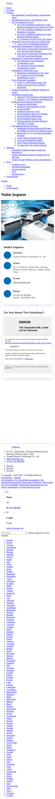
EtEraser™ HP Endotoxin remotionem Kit (35, 97)
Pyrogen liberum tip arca (29, 487)
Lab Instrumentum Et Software (25, 126)
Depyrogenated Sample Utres (29, 119)
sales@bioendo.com (21, 282)
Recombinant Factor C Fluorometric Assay (30, 20)
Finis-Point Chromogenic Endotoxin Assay (30, 46)
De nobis (10, 10)
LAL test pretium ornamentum (26, 480)
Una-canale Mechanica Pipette (30, 140)
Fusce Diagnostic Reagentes (24, 80)
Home (9, 8)
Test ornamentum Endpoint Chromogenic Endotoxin (22, 481)
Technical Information (21, 167)
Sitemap (17, 477)
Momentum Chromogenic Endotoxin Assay (30, 58)
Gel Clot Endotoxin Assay (23, 22)
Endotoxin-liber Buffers (27, 104)
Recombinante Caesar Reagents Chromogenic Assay (30, 62)
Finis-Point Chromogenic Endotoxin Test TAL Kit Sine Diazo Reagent (34, 50)
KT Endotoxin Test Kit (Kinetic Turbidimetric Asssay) (30, 76)
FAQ (14, 172)
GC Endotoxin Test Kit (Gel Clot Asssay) (34, 39)
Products (10, 13)
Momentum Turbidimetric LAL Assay (33, 73)
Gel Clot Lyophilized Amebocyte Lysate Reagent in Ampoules (34, 30)
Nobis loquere (12, 176)
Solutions (10, 147)
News (8, 162)
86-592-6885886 (13, 508)
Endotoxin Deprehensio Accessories (27, 102)
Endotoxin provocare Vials (28, 111)
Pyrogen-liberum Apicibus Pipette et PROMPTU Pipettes (32, 122)
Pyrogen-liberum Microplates (29, 116)
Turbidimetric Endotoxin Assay (25, 70)
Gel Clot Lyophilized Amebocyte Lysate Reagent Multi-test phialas (34, 35)
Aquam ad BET (24, 109)
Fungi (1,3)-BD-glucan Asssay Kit (31, 82)
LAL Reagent (7, 480)
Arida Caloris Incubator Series (30, 138)
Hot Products (6, 477)
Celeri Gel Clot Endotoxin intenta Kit (33, 44)
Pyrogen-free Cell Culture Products (32, 145)
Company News (18, 164)
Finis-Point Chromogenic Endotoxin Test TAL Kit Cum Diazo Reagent (34, 54)
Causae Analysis (19, 169)
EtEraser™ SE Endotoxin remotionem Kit (35, 99)
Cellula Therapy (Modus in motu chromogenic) (32, 159)
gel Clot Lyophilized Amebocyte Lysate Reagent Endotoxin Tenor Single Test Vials (35, 26)
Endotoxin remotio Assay (22, 94)
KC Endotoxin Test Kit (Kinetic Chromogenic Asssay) (30, 67)
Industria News (18, 174)
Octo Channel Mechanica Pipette (31, 143)
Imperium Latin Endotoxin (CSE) (31, 106)
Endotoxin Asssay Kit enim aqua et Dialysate (31, 41)
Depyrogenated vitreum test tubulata (32, 114)
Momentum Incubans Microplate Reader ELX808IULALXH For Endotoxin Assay (35, 129)
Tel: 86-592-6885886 (15, 461)
